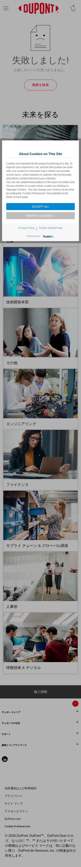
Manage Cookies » (40, 215)
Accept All (40, 206)
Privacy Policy (26, 228)
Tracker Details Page (51, 228)
